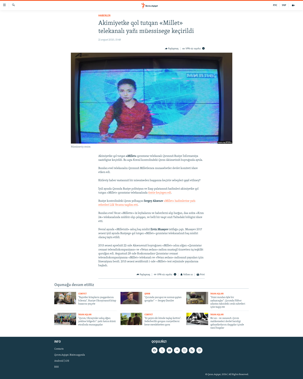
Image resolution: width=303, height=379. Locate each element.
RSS (56, 367)
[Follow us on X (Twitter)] (162, 350)
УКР (284, 5)
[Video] (293, 5)
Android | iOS (61, 361)
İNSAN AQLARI (217, 294)
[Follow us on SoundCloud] (177, 350)
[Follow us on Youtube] (169, 350)
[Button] (172, 49)
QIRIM (147, 294)
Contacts (59, 349)
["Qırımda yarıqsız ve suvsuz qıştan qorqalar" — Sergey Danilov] (131, 298)
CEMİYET (82, 294)
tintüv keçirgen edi (159, 192)
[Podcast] (199, 350)
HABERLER (104, 15)
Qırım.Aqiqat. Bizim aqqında (69, 355)
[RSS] (192, 350)
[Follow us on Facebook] (154, 350)
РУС (275, 5)
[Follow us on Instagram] (184, 350)
